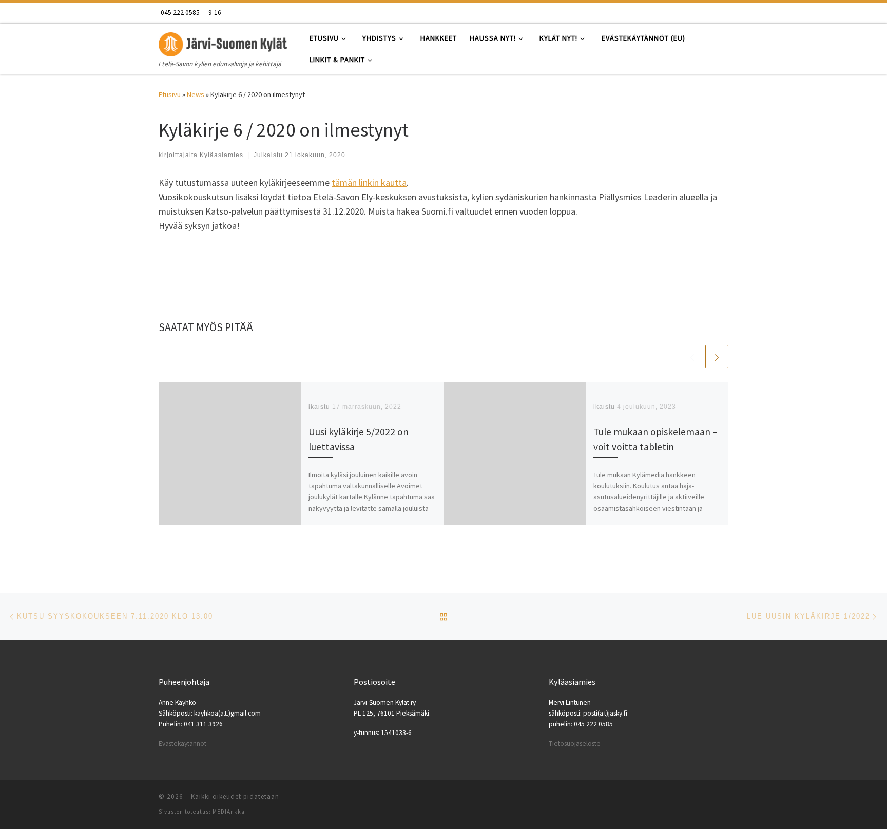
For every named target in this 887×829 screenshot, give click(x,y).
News (195, 94)
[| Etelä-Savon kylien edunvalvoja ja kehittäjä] (223, 42)
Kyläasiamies (221, 155)
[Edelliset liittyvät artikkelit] (692, 356)
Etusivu (170, 94)
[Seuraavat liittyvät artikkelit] (716, 356)
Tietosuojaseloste (575, 743)
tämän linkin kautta (369, 182)
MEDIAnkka (229, 811)
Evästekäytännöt (182, 743)
